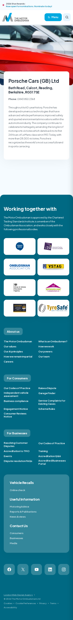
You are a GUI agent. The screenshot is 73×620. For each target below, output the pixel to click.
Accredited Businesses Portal (52, 462)
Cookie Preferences (26, 603)
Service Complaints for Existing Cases (51, 402)
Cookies (8, 603)
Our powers (45, 351)
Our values (10, 346)
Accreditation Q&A (49, 456)
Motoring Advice (19, 506)
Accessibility (10, 607)
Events (8, 456)
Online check (17, 490)
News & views (17, 516)
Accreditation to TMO (17, 451)
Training (43, 451)
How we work (46, 346)
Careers (8, 361)
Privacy (43, 603)
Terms (53, 603)
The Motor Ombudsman (18, 341)
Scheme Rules (46, 408)
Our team (44, 356)
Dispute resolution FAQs (18, 460)
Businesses (16, 538)
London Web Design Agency (18, 595)
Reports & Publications (23, 511)
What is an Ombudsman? (52, 341)
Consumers (16, 533)
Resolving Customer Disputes (16, 444)
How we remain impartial (18, 356)
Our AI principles (13, 351)
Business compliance (16, 401)
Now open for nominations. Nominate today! (29, 6)
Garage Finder (46, 393)
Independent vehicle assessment (16, 394)
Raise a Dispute (47, 388)
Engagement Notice (16, 408)
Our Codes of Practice (17, 388)
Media (13, 543)
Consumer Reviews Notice (15, 415)
